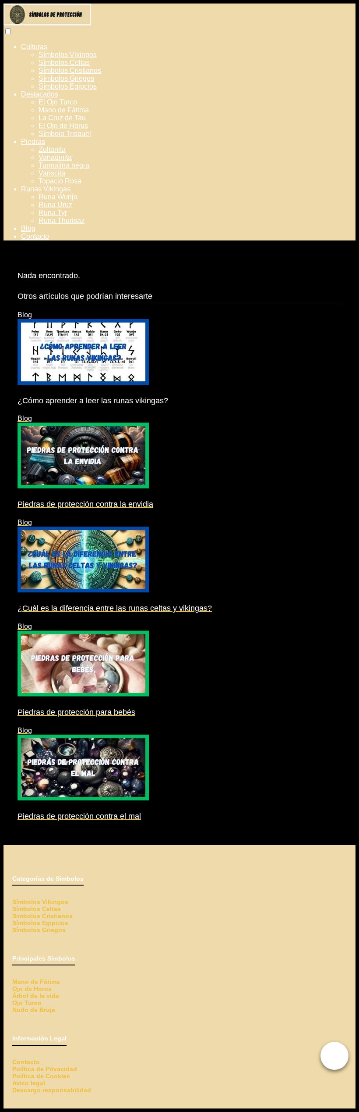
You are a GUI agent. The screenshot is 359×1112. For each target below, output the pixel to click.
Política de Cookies (41, 1076)
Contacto (35, 236)
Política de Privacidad (44, 1069)
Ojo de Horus (32, 988)
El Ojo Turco (58, 102)
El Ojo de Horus (63, 125)
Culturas (34, 46)
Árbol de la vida (35, 995)
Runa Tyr (53, 212)
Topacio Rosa (60, 181)
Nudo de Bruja (33, 1009)
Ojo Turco (27, 1002)
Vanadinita (55, 157)
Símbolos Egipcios (68, 86)
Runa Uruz (55, 204)
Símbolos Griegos (66, 78)
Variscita (52, 173)
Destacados (39, 94)
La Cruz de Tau (62, 118)
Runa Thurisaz (61, 220)
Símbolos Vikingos (68, 54)
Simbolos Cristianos (42, 915)
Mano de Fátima (64, 110)
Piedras (33, 141)
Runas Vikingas (45, 189)
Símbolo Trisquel (65, 133)
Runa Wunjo (58, 197)
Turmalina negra (64, 165)
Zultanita (52, 149)
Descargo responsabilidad (51, 1090)
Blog (28, 228)
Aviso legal (28, 1083)
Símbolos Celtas (64, 62)
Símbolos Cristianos (70, 70)
